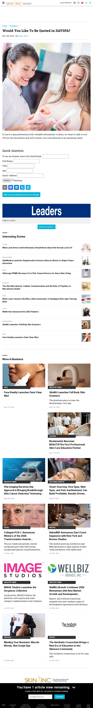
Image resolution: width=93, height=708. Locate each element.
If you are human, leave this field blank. (22, 156)
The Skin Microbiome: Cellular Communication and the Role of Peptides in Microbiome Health (36, 287)
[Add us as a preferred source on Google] (28, 187)
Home (4, 26)
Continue (59, 697)
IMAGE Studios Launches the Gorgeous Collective (20, 589)
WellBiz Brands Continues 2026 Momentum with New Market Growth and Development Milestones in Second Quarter (66, 591)
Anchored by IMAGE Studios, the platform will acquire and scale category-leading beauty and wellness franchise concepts (23, 598)
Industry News (7, 257)
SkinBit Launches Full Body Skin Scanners (21, 324)
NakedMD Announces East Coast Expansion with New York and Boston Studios (67, 536)
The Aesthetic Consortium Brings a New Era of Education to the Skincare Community (69, 645)
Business (13, 26)
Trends (4, 244)
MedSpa (52, 527)
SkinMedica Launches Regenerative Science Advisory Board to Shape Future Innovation (38, 261)
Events (52, 637)
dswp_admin (24, 36)
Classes (52, 436)
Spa (4, 170)
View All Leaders (46, 227)
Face (4, 334)
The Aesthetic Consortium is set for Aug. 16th (69, 655)
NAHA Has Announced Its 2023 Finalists (20, 312)
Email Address (9, 175)
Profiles (7, 637)
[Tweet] (22, 187)
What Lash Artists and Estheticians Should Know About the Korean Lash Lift (37, 248)
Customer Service (56, 482)
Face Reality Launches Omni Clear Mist (20, 337)
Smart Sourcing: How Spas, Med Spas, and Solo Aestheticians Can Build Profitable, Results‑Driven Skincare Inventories (68, 490)
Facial (6, 527)
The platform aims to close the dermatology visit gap (64, 401)
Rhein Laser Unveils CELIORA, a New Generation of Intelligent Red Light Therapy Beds (39, 300)
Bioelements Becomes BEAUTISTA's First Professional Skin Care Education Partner (67, 444)
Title (4, 166)
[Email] (4, 187)
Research (5, 283)
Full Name (7, 161)
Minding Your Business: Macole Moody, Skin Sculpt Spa (21, 644)
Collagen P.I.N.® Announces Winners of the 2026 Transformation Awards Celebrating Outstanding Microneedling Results (19, 536)
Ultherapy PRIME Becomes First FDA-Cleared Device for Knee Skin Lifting (36, 273)
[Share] (10, 187)
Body (4, 296)
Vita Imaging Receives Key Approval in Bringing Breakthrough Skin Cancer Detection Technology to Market (23, 490)
